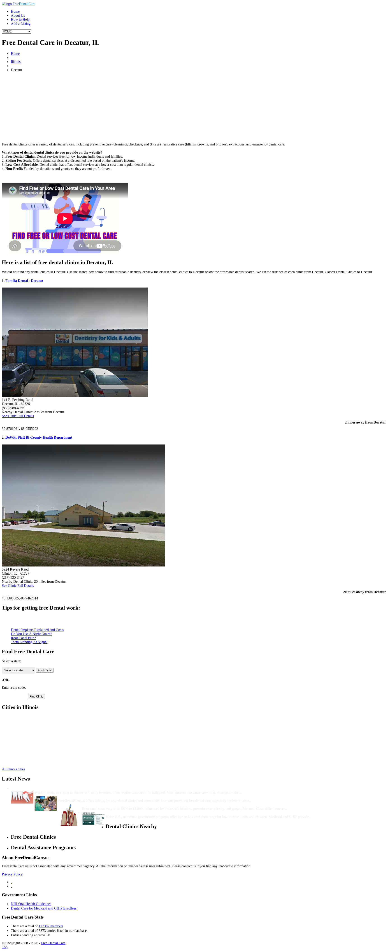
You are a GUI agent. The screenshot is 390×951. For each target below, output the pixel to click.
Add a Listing (20, 23)
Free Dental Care (53, 943)
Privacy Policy (12, 874)
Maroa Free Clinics (24, 725)
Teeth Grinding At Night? (29, 642)
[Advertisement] (195, 107)
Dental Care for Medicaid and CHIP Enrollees (44, 908)
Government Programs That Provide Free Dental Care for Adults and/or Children (169, 813)
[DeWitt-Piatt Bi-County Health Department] (83, 565)
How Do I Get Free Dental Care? (83, 796)
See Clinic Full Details (18, 416)
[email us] (11, 886)
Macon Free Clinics (25, 721)
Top (4, 947)
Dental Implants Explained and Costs (37, 630)
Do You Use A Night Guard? (31, 634)
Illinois (16, 62)
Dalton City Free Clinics (28, 729)
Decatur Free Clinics (25, 717)
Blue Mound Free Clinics (29, 737)
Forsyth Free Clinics (25, 749)
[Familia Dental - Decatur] (75, 396)
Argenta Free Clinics (25, 733)
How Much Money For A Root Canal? (111, 804)
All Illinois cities (13, 769)
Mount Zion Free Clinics (28, 757)
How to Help (20, 19)
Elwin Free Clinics (24, 745)
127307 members (51, 926)
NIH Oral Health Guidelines (31, 904)
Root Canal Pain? (23, 638)
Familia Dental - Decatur (24, 281)
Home (15, 11)
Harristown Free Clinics (28, 753)
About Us (18, 15)
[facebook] (11, 882)
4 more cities (20, 761)
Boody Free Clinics (25, 741)
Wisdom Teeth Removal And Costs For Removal (72, 788)
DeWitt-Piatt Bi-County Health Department (38, 437)
